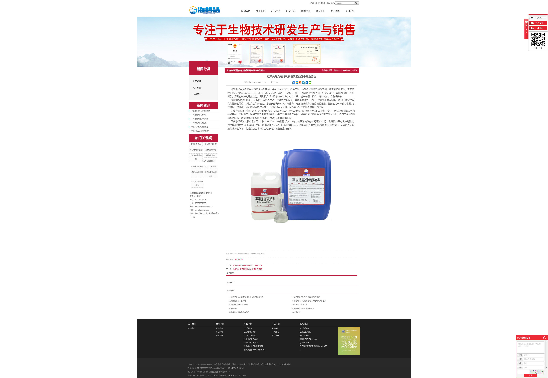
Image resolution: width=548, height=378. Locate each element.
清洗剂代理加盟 (262, 364)
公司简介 (191, 328)
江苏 (207, 376)
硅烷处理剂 (233, 309)
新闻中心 (305, 11)
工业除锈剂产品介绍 (198, 115)
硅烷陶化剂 (239, 260)
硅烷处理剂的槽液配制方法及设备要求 (247, 266)
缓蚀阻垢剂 (210, 155)
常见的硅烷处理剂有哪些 (238, 305)
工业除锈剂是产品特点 (199, 119)
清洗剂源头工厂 (274, 364)
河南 (221, 376)
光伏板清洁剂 (211, 150)
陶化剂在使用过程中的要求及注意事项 (247, 269)
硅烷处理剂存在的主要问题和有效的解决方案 (246, 297)
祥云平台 (223, 368)
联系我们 (320, 11)
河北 (217, 376)
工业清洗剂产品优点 (198, 123)
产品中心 (275, 11)
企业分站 (313, 3)
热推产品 (191, 376)
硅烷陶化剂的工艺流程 (237, 301)
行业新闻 (197, 88)
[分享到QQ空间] (297, 82)
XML (333, 3)
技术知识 (197, 94)
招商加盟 (335, 11)
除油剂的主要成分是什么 (200, 131)
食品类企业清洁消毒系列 (253, 346)
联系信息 (304, 324)
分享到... (539, 28)
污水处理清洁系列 (251, 339)
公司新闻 (197, 81)
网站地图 (321, 3)
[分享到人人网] (307, 82)
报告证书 (275, 336)
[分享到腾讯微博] (303, 82)
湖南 (232, 376)
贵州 (224, 376)
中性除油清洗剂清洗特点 (200, 111)
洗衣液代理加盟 (211, 144)
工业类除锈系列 (250, 332)
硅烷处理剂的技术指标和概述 (303, 309)
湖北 (240, 376)
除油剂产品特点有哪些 (199, 127)
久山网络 (240, 368)
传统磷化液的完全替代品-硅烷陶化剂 (306, 297)
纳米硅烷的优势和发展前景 (239, 312)
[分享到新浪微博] (300, 82)
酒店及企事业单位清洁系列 (254, 350)
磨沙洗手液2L (196, 144)
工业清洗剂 (248, 328)
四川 (236, 376)
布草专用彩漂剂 (196, 150)
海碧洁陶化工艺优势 (299, 305)
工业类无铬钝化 (250, 336)
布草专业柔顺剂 (209, 161)
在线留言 (539, 23)
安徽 (244, 376)
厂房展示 (275, 332)
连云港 (212, 376)
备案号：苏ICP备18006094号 (199, 368)
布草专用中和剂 (197, 167)
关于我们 (260, 11)
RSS (328, 3)
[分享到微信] (310, 82)
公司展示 (275, 328)
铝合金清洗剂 (211, 167)
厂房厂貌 (290, 11)
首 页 (336, 70)
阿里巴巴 (350, 11)
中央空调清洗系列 (251, 343)
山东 (228, 376)
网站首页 (245, 11)
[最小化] (544, 337)
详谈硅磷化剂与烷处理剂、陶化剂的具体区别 (309, 301)
